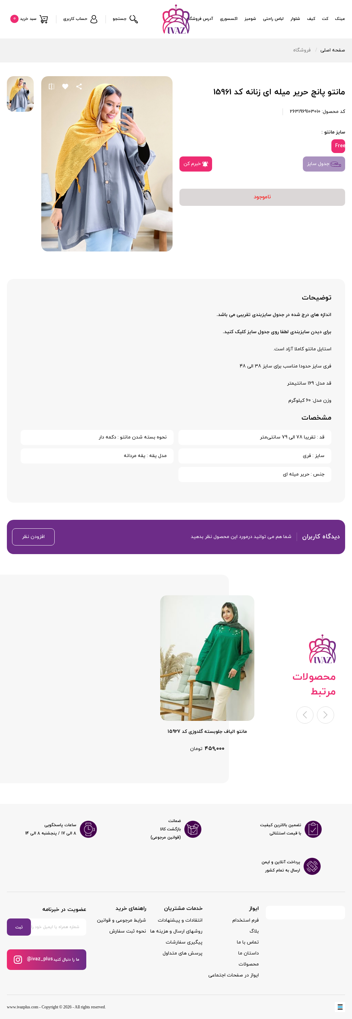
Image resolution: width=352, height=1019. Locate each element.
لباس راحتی (273, 19)
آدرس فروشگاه (199, 19)
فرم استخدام (245, 920)
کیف (311, 19)
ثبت (19, 927)
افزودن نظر (33, 537)
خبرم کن (193, 164)
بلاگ (254, 931)
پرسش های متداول (182, 953)
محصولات (249, 964)
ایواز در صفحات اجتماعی (233, 975)
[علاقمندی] (65, 86)
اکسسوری (229, 19)
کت (325, 19)
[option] (207, 674)
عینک (340, 19)
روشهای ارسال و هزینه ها (176, 931)
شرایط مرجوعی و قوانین (121, 920)
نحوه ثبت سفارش (127, 931)
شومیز (250, 19)
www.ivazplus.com (22, 1007)
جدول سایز (319, 164)
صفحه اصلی (332, 50)
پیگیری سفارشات (184, 942)
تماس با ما (248, 942)
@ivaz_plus (39, 959)
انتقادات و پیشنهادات (180, 920)
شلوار (295, 19)
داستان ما (248, 953)
